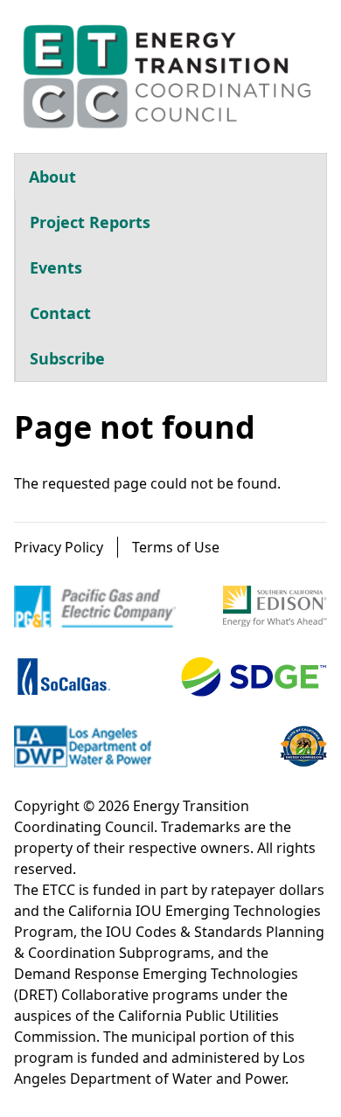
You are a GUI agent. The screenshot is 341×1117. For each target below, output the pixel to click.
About (52, 176)
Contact (60, 312)
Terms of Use (175, 547)
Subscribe (67, 358)
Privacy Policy (58, 547)
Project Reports (90, 222)
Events (56, 267)
